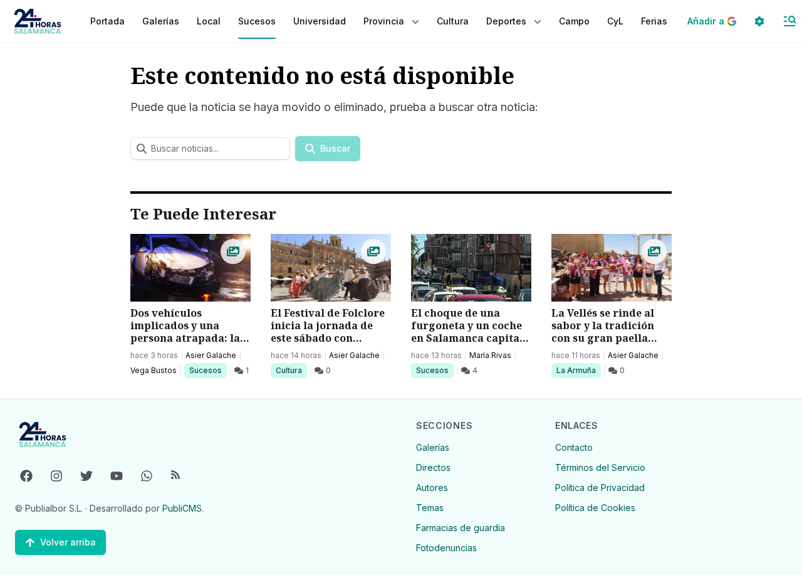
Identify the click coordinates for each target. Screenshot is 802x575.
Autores (432, 487)
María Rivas (490, 355)
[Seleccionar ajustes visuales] (759, 21)
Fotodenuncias (446, 547)
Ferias (654, 21)
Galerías (160, 21)
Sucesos (208, 370)
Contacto (574, 447)
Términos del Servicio (600, 467)
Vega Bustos (153, 370)
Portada (107, 21)
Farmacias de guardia (460, 527)
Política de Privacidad (600, 487)
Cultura (291, 370)
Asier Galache (210, 355)
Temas (430, 507)
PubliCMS (182, 508)
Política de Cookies (595, 507)
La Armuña (576, 370)
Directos (433, 467)
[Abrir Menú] (789, 21)
